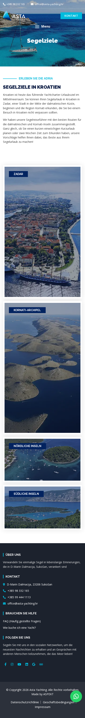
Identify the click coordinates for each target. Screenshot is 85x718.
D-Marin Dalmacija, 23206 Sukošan (29, 584)
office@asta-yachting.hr (48, 4)
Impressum (42, 707)
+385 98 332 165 (16, 4)
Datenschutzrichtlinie (25, 702)
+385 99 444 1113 (19, 597)
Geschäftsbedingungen (58, 702)
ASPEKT (48, 694)
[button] (42, 26)
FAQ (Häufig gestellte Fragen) (22, 621)
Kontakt (71, 16)
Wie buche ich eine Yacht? (19, 628)
